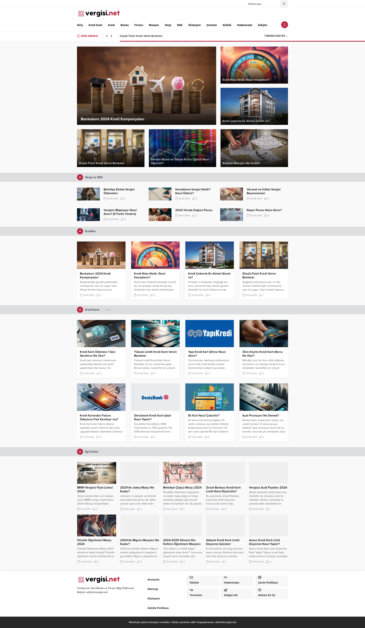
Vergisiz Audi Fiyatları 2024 (268, 487)
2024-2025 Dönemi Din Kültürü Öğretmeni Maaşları (182, 542)
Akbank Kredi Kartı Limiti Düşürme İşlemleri (223, 542)
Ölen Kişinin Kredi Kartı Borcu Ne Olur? (262, 354)
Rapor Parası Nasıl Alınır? (264, 210)
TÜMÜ (107, 309)
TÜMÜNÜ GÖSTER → (276, 35)
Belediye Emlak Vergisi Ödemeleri (119, 191)
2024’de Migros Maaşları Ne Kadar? (139, 542)
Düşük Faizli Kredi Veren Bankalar (141, 36)
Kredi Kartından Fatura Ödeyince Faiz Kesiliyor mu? (99, 417)
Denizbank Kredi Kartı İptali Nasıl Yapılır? (152, 417)
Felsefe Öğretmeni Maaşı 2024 (94, 542)
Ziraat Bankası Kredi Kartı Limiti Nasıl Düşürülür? (223, 489)
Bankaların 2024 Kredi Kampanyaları (95, 275)
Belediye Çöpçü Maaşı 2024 (182, 487)
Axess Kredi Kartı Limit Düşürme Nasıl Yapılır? (264, 542)
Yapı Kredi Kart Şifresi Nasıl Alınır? (207, 354)
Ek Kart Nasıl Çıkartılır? (203, 415)
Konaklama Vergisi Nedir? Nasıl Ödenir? (192, 191)
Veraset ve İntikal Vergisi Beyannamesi (264, 191)
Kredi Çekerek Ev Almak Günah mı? (209, 275)
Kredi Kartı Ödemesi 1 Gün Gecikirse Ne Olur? (97, 354)
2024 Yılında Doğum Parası (194, 210)
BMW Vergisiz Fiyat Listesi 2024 (95, 489)
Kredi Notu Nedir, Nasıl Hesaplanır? (149, 275)
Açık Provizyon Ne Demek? (260, 415)
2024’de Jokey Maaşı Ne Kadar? (137, 489)
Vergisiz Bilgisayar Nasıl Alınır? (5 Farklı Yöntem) (120, 212)
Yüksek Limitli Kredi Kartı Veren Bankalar (155, 354)
